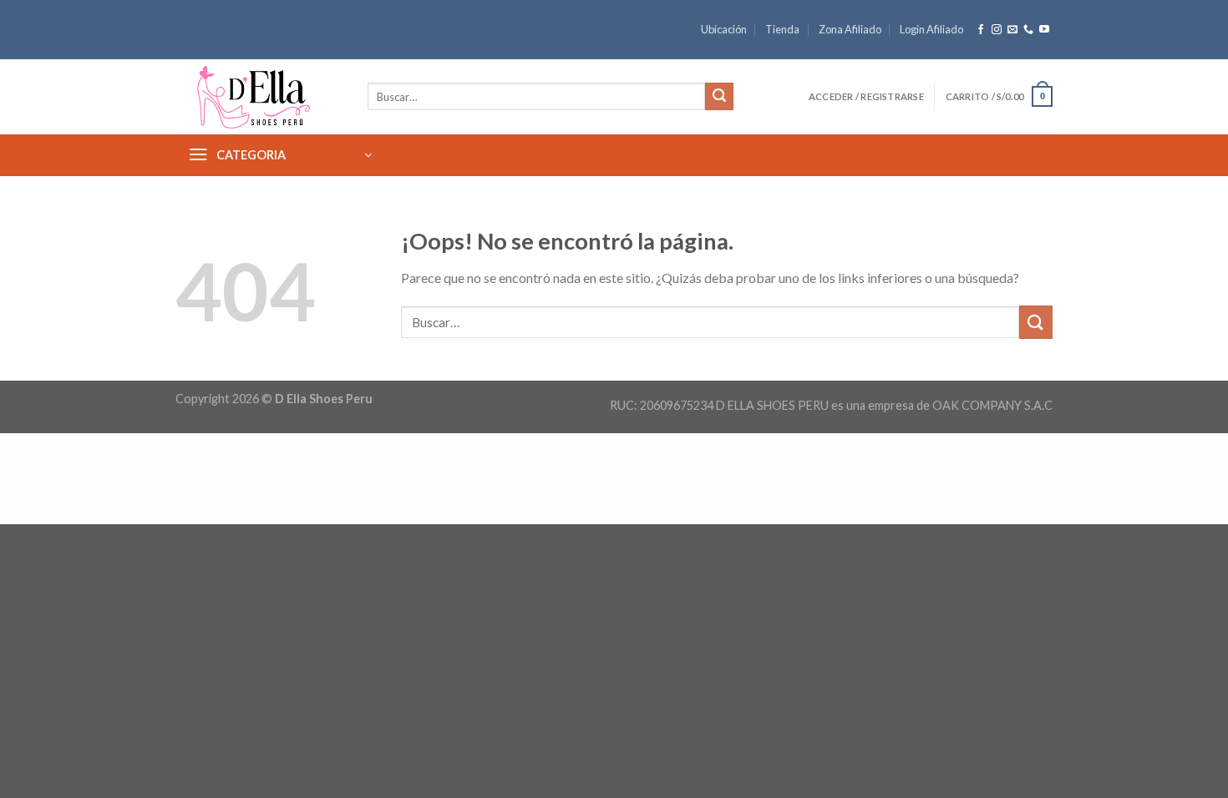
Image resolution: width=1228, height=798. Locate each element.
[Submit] (719, 97)
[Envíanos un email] (1012, 30)
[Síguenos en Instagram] (997, 30)
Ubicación (724, 29)
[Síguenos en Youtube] (1044, 30)
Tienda (782, 29)
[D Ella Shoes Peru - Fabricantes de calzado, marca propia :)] (259, 96)
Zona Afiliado (850, 29)
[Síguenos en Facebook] (981, 30)
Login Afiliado (931, 29)
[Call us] (1028, 30)
